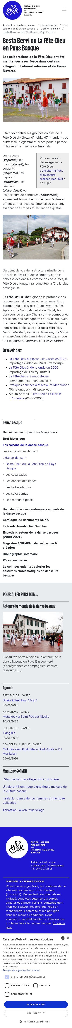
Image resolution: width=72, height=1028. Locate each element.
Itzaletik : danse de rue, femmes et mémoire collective (34, 800)
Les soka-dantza (17, 493)
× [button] (67, 938)
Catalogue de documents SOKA (26, 520)
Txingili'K (9, 733)
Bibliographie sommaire (20, 554)
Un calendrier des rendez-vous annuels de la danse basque (33, 511)
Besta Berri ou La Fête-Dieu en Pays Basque (31, 466)
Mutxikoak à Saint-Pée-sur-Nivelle (26, 716)
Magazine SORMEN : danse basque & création (30, 545)
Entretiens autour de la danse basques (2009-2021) (30, 535)
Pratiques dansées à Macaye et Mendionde (39, 385)
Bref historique (14, 438)
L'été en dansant (50, 28)
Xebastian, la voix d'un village (23, 810)
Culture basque (26, 25)
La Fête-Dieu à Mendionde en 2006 (33, 367)
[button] (36, 1021)
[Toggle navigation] (64, 10)
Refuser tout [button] (36, 1013)
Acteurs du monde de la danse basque (29, 606)
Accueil (7, 25)
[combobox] (63, 938)
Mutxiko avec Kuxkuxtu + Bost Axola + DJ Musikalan (32, 751)
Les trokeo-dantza (18, 487)
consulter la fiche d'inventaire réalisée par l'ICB (51, 174)
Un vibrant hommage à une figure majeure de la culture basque (35, 789)
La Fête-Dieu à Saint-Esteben (29, 376)
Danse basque (49, 25)
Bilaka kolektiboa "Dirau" (20, 700)
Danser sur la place (19, 499)
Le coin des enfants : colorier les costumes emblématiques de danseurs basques (30, 571)
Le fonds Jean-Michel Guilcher (25, 526)
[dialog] (36, 980)
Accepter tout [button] (36, 1004)
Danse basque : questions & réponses (30, 432)
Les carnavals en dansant (20, 451)
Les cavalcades (16, 474)
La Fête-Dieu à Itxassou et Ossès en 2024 (38, 358)
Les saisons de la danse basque (25, 445)
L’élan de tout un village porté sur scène (31, 779)
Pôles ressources (15, 560)
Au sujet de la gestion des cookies (21, 970)
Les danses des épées (21, 480)
